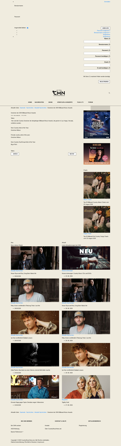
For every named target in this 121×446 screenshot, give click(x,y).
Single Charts (87, 233)
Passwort (17, 16)
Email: (106, 62)
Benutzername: (103, 44)
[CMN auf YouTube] (103, 108)
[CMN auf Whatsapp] (101, 412)
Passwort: (105, 50)
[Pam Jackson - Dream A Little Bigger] (97, 154)
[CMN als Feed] (107, 108)
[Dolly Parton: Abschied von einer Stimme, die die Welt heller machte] (35, 354)
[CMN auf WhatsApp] (100, 108)
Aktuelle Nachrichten (17, 270)
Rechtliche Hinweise (30, 442)
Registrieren (106, 34)
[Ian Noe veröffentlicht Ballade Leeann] (35, 322)
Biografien (65, 399)
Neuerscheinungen (67, 270)
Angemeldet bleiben (20, 27)
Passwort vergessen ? (103, 30)
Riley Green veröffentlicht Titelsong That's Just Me (25, 305)
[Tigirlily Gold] (86, 387)
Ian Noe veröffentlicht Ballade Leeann (21, 338)
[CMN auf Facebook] (93, 108)
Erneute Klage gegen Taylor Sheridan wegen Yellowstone (27, 402)
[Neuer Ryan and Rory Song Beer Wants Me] (35, 258)
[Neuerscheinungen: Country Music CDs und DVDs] (86, 258)
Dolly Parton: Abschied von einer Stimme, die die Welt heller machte (30, 370)
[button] (40, 102)
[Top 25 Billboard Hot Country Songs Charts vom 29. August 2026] (97, 219)
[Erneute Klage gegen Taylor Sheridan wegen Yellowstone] (35, 387)
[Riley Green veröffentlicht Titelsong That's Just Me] (35, 290)
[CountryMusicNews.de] (59, 93)
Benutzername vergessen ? (102, 32)
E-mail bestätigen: (102, 68)
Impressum (41, 442)
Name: (106, 38)
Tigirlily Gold (65, 402)
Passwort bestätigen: (101, 56)
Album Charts (88, 199)
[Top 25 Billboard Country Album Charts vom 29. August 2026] (97, 185)
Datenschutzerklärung (17, 442)
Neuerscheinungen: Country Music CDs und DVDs (76, 273)
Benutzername (18, 5)
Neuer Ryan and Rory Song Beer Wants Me (23, 273)
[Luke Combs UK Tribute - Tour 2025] (97, 125)
